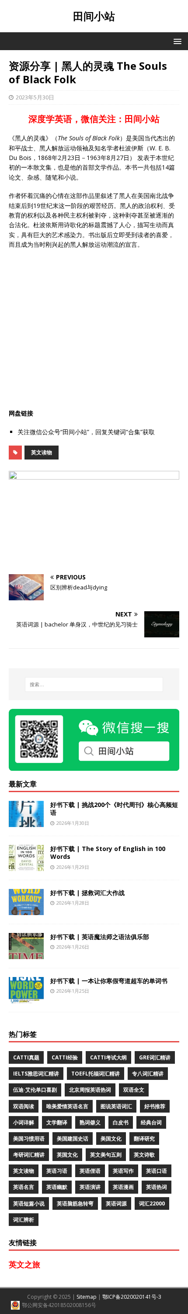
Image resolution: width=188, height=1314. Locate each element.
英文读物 (41, 452)
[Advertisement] (94, 329)
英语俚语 (90, 1170)
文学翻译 (56, 1122)
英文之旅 (24, 1264)
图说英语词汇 (116, 1106)
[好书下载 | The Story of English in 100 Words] (26, 866)
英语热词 (156, 1187)
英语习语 (56, 1170)
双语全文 (133, 1089)
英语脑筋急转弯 (75, 1203)
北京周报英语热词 (90, 1089)
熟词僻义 (90, 1122)
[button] (176, 40)
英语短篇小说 (29, 1203)
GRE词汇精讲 (155, 1057)
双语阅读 (23, 1106)
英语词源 (116, 1203)
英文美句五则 (106, 1154)
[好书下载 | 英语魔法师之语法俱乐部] (26, 954)
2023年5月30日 (35, 97)
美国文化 (111, 1138)
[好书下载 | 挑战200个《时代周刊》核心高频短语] (26, 822)
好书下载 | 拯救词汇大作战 (87, 892)
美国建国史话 (72, 1138)
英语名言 (23, 1187)
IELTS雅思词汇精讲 (36, 1073)
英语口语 (156, 1170)
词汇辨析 (23, 1219)
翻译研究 (144, 1138)
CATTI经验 (65, 1057)
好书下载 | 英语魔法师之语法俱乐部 (99, 937)
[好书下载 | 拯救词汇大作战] (26, 910)
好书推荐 (154, 1106)
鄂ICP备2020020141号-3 (131, 1296)
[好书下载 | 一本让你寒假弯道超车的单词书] (26, 998)
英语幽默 (56, 1187)
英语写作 (123, 1170)
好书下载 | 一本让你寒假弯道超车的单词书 (108, 981)
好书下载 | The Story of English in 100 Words (107, 852)
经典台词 (151, 1122)
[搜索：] (94, 684)
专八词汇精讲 (148, 1073)
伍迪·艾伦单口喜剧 (35, 1089)
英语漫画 (123, 1187)
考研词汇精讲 (29, 1154)
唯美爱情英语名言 (67, 1106)
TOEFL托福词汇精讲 (95, 1073)
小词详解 (23, 1122)
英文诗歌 (144, 1154)
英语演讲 (90, 1187)
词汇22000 (152, 1203)
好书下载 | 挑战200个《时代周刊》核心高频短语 (114, 808)
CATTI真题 (26, 1057)
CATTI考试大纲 (108, 1057)
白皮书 (121, 1122)
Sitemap (87, 1296)
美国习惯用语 (29, 1138)
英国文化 (67, 1154)
